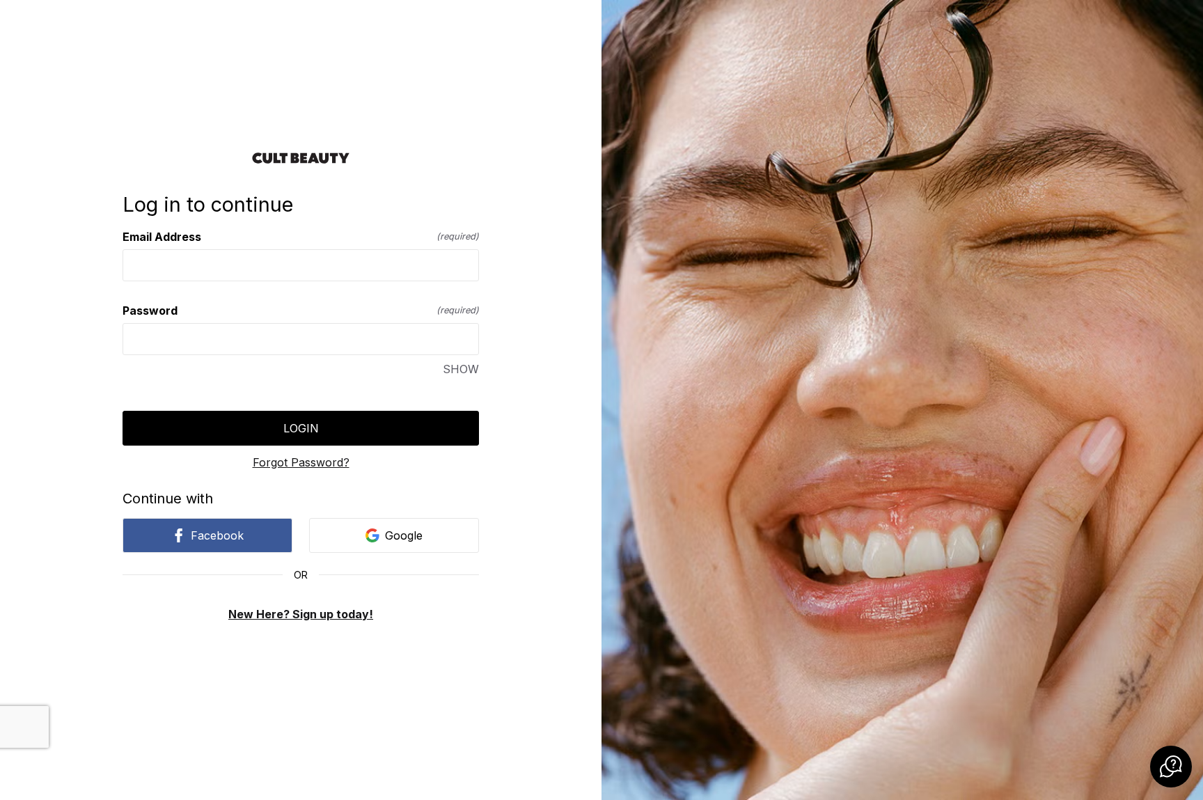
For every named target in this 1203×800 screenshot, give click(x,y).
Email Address (301, 237)
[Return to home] (301, 158)
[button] (1171, 767)
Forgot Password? (301, 462)
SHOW (461, 369)
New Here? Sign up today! (300, 614)
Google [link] (404, 535)
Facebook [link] (217, 535)
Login (301, 428)
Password (301, 310)
